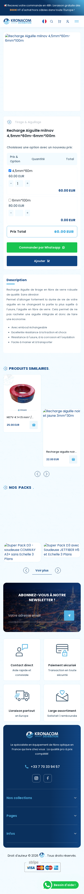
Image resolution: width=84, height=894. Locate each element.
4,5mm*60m (21, 171)
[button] (37, 474)
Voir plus (42, 570)
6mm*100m (21, 200)
